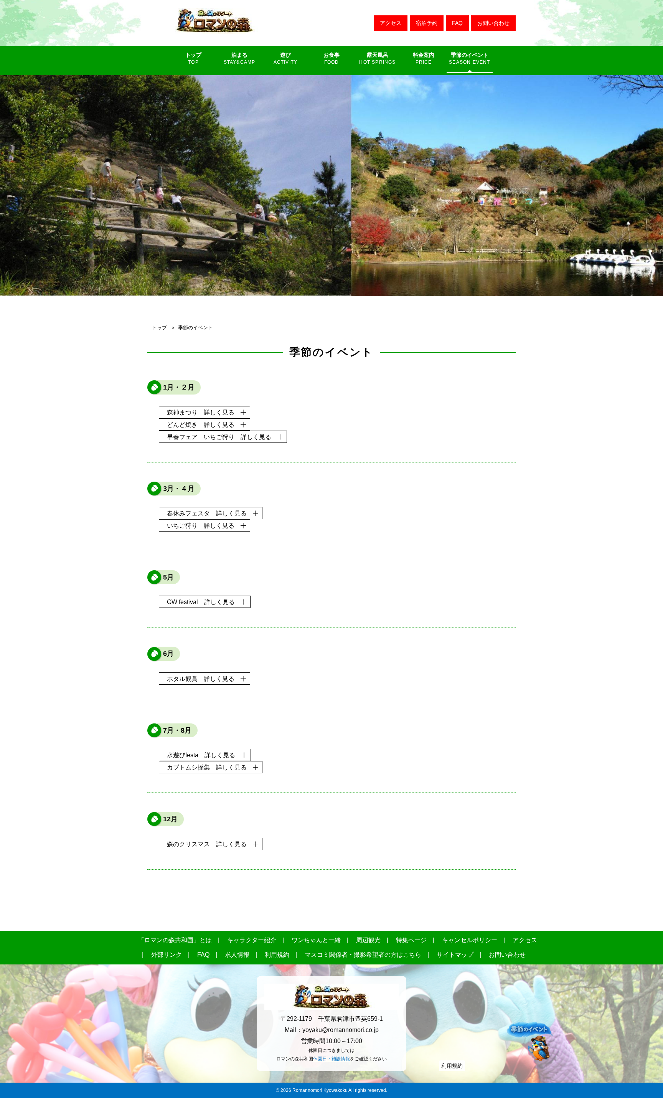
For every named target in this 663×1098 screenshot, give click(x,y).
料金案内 (423, 55)
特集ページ (411, 940)
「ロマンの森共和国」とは (175, 940)
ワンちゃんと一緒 (316, 940)
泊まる (239, 55)
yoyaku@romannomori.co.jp (340, 1030)
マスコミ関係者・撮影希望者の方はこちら (363, 954)
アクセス (390, 23)
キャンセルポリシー (469, 940)
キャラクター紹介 (251, 940)
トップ (193, 55)
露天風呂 (377, 55)
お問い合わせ (493, 23)
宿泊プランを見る (427, 23)
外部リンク (166, 954)
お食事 (331, 55)
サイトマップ (455, 954)
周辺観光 (368, 940)
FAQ (457, 23)
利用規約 (277, 954)
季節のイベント (469, 55)
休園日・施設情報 (331, 1059)
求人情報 (237, 954)
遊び (285, 55)
